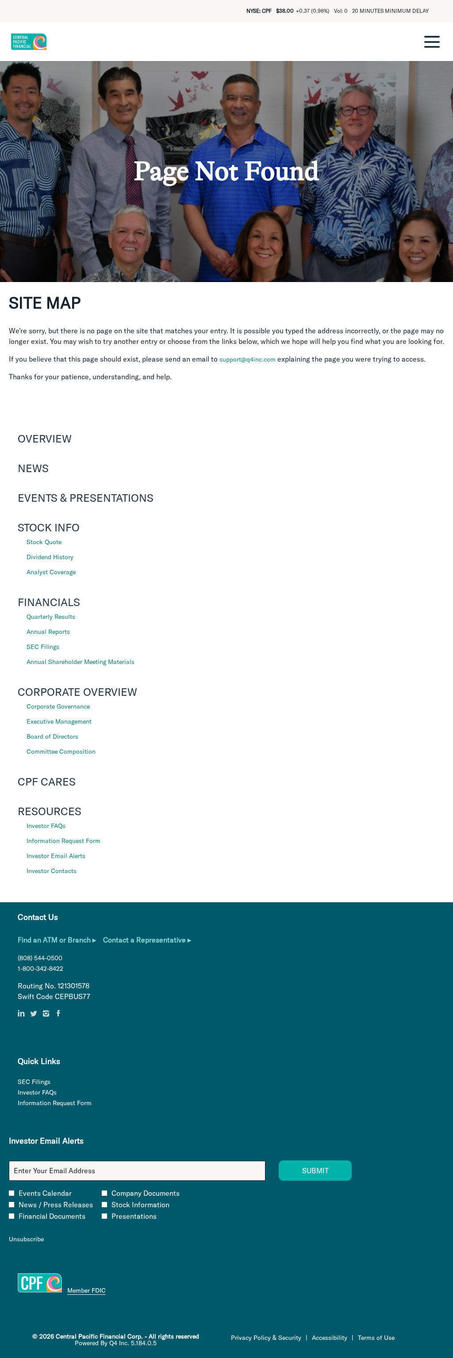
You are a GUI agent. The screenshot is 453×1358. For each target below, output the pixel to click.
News (33, 468)
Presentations (134, 1216)
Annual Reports (48, 632)
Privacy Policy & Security (266, 1338)
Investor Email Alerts (56, 856)
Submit (315, 1170)
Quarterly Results (51, 617)
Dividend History (50, 557)
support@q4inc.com (247, 359)
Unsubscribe (26, 1239)
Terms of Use (376, 1338)
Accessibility (329, 1338)
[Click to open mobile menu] (432, 42)
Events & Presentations (86, 497)
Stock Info (49, 527)
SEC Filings (43, 647)
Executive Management (59, 721)
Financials (49, 602)
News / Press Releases (56, 1204)
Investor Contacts (52, 871)
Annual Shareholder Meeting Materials (80, 662)
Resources (49, 811)
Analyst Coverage (51, 572)
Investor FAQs (46, 826)
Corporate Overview (77, 691)
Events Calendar (45, 1193)
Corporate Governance (58, 706)
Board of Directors (52, 736)
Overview (45, 438)
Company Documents (145, 1193)
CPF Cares (47, 781)
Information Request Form (63, 841)
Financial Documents (52, 1216)
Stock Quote (44, 542)
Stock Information (140, 1204)
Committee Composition (61, 751)
